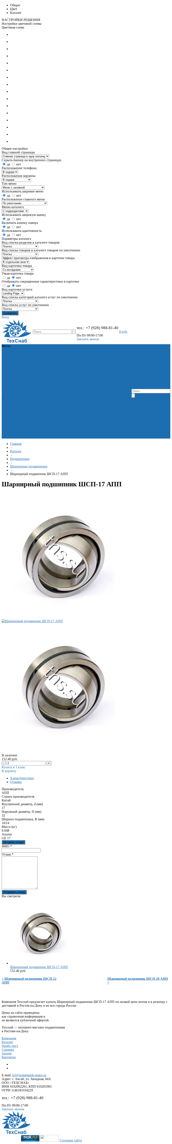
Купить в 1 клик (13, 767)
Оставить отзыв (13, 842)
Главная (15, 443)
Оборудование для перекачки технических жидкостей (35, 381)
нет (18, 164)
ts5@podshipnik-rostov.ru (29, 1075)
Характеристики (22, 778)
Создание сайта (71, 1140)
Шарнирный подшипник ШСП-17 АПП (39, 967)
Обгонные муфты (32, 363)
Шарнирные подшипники (28, 466)
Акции (7, 1053)
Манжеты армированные (35, 370)
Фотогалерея (11, 395)
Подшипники (35, 357)
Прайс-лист (10, 1046)
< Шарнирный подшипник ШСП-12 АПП (29, 980)
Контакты (9, 1057)
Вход (5, 317)
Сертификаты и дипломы (13, 382)
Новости (8, 391)
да (8, 164)
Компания (9, 1038)
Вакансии (9, 387)
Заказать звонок (88, 339)
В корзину (9, 771)
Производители (13, 376)
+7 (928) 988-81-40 (102, 328)
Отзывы (16, 782)
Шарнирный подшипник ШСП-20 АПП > (137, 980)
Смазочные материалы (33, 393)
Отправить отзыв (14, 892)
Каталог (16, 451)
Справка (8, 1049)
